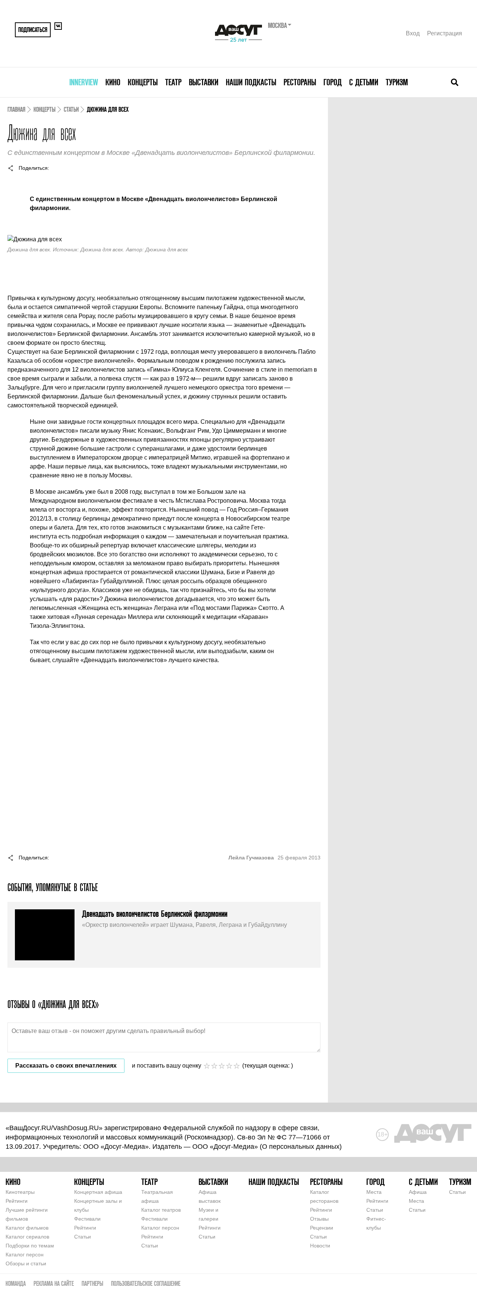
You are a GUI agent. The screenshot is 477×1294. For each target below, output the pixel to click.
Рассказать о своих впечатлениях (66, 1065)
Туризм (397, 82)
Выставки (203, 82)
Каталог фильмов (27, 1228)
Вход (413, 33)
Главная (16, 109)
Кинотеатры (20, 1192)
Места (374, 1192)
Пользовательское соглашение (145, 1283)
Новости (320, 1246)
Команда (16, 1283)
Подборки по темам (30, 1246)
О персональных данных (300, 1146)
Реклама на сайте (54, 1283)
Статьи (71, 109)
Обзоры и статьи (26, 1263)
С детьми (363, 82)
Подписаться (32, 29)
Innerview (83, 82)
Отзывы (319, 1219)
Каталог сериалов (27, 1237)
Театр (173, 82)
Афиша (418, 1192)
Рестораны (300, 82)
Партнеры (92, 1283)
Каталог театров (161, 1210)
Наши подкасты (251, 82)
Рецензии (321, 1228)
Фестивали (87, 1219)
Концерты (143, 82)
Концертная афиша (98, 1192)
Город (332, 82)
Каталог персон (25, 1255)
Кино (112, 82)
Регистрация (444, 33)
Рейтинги (17, 1201)
